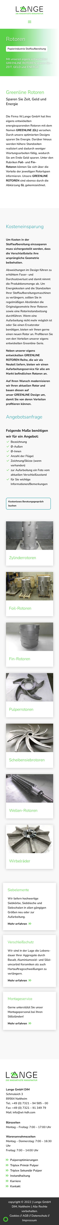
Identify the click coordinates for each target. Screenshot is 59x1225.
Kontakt (15, 1186)
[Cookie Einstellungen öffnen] (5, 1221)
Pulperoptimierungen (24, 1160)
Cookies (15, 1216)
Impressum (29, 1220)
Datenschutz (39, 1216)
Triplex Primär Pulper (24, 1165)
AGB (25, 1216)
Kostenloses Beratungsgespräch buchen (26, 503)
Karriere (15, 1181)
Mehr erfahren (17, 924)
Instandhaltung (20, 1176)
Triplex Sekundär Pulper (26, 1170)
